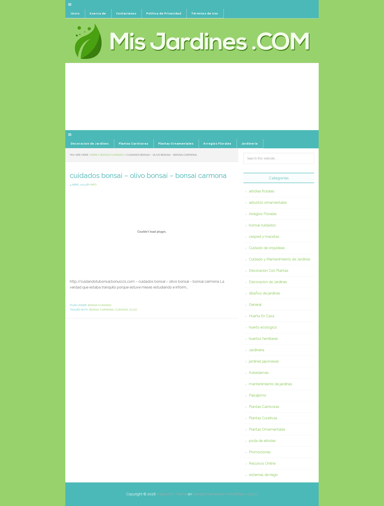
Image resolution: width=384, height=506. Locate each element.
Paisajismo (257, 395)
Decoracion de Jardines (268, 282)
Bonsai (94, 309)
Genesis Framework (209, 494)
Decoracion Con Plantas (268, 270)
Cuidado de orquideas (267, 248)
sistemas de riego (263, 475)
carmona (107, 309)
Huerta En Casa (261, 316)
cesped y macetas (264, 236)
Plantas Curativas (263, 418)
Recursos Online (262, 463)
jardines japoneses (264, 361)
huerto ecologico (263, 327)
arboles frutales (261, 191)
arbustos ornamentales (268, 202)
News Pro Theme (172, 494)
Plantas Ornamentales (267, 429)
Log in (253, 494)
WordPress (236, 494)
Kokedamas (259, 373)
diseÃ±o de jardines (264, 293)
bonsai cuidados (99, 305)
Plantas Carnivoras (264, 407)
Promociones (260, 452)
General (255, 304)
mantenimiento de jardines (270, 384)
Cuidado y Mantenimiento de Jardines (279, 259)
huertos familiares (263, 339)
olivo (133, 309)
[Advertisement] (192, 97)
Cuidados (121, 309)
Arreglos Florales (263, 214)
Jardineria (256, 350)
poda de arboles (262, 441)
